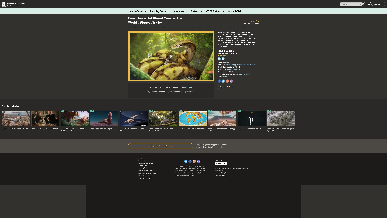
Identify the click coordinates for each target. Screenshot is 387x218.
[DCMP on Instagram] (194, 161)
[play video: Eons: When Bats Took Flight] (104, 126)
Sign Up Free (379, 4)
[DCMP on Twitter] (185, 161)
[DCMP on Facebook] (190, 161)
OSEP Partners (213, 11)
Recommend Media (144, 178)
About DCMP (235, 11)
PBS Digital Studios (242, 74)
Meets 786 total (233, 69)
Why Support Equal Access (147, 174)
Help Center (142, 159)
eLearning (179, 11)
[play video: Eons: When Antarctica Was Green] (193, 126)
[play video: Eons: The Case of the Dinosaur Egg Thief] (222, 126)
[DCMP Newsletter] (198, 161)
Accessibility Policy (220, 175)
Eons (225, 77)
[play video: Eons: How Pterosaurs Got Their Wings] (134, 126)
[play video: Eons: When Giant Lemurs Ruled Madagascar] (163, 126)
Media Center (136, 11)
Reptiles (253, 64)
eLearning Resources (145, 170)
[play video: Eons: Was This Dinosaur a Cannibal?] (16, 126)
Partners (195, 11)
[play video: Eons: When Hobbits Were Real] (252, 126)
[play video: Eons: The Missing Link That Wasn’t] (45, 126)
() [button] (188, 87)
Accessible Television (145, 163)
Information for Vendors (146, 176)
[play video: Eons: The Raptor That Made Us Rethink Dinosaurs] (75, 126)
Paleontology (231, 64)
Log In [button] (367, 4)
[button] (219, 81)
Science (226, 62)
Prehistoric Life (243, 64)
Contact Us (142, 161)
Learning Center (158, 11)
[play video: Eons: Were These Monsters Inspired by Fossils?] (281, 126)
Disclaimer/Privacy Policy (221, 173)
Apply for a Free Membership (160, 146)
